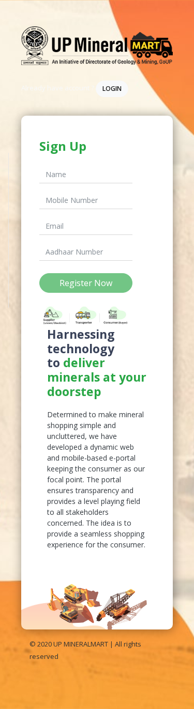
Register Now (85, 283)
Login (112, 88)
